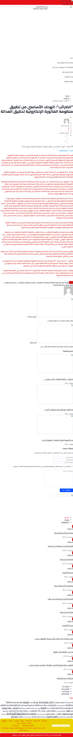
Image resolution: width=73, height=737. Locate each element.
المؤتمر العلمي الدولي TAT (47, 710)
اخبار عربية (37, 702)
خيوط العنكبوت (68, 81)
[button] (12, 6)
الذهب (52, 708)
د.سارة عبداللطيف (63, 717)
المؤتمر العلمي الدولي (60, 711)
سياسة (50, 716)
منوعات (64, 435)
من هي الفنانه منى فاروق (63, 652)
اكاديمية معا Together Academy (53, 282)
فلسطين (33, 716)
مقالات (20, 716)
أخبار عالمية (70, 702)
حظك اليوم (70, 716)
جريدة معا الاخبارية (59, 284)
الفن (65, 375)
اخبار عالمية (48, 702)
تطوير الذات (39, 714)
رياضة (56, 716)
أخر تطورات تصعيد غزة (59, 702)
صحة (45, 717)
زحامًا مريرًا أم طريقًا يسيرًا (65, 62)
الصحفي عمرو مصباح (10, 708)
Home (67, 95)
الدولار (57, 708)
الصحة (43, 708)
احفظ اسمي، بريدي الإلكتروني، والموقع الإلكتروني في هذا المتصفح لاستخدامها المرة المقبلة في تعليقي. (42, 466)
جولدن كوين (4, 714)
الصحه (71, 711)
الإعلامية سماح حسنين (61, 705)
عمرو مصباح (40, 716)
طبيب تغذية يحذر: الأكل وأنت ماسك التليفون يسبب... (53, 638)
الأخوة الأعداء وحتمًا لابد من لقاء (62, 67)
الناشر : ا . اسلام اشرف (53, 713)
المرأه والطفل (5, 711)
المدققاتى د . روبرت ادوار (17, 282)
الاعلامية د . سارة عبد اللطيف (34, 282)
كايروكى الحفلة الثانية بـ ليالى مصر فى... (58, 379)
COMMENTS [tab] (65, 522)
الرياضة (48, 708)
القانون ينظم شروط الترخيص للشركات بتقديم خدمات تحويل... (50, 665)
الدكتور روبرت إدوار (66, 708)
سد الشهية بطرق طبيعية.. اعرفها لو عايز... (57, 440)
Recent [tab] (67, 517)
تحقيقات (43, 714)
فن (24, 717)
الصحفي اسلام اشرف (35, 708)
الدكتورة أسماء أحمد (27, 705)
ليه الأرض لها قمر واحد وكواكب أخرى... (58, 409)
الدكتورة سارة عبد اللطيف (10, 705)
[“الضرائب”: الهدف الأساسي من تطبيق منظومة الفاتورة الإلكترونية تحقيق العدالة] (64, 135)
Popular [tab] (66, 519)
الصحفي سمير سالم (24, 708)
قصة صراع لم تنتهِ (67, 72)
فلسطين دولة (28, 717)
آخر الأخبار (66, 98)
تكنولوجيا (64, 405)
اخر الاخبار (31, 702)
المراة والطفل (67, 713)
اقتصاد (61, 117)
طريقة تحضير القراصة (65, 678)
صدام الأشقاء (68, 76)
